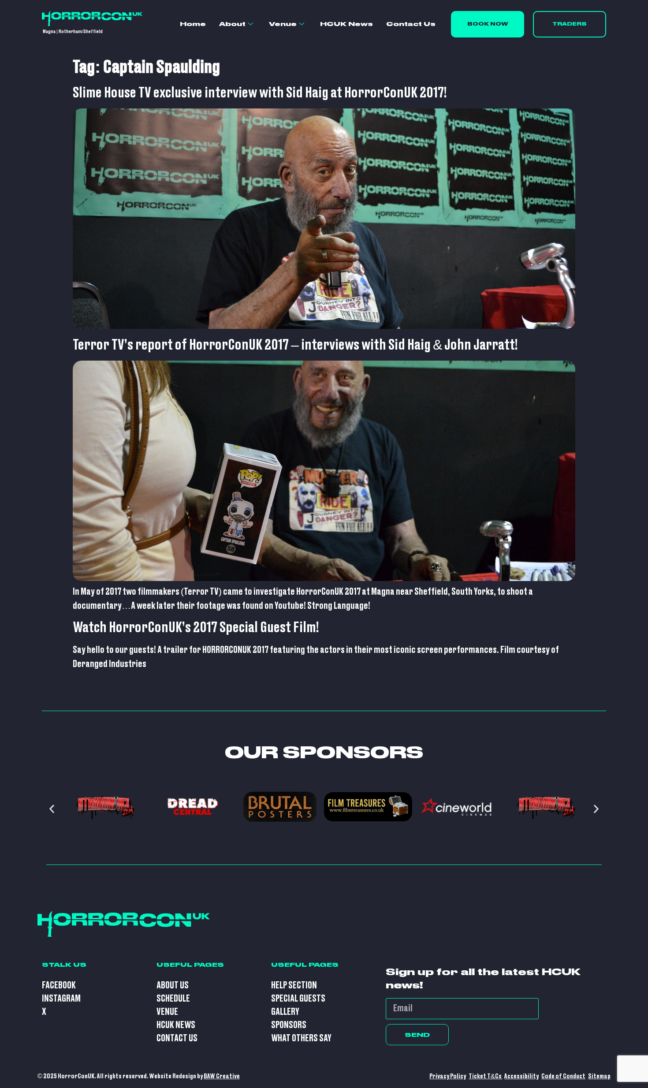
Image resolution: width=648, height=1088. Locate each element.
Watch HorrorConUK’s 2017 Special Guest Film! (196, 628)
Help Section (294, 985)
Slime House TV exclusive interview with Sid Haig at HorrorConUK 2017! (260, 93)
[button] (51, 808)
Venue (283, 23)
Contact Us (411, 23)
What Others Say (301, 1038)
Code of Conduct (563, 1076)
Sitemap (599, 1076)
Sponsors (288, 1025)
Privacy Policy (447, 1076)
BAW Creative (222, 1076)
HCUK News (346, 23)
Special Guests (298, 998)
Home (193, 23)
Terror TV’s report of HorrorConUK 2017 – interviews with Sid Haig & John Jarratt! (295, 345)
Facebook (59, 985)
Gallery (285, 1012)
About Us (172, 985)
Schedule (173, 998)
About (232, 23)
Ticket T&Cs (486, 1076)
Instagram (61, 998)
